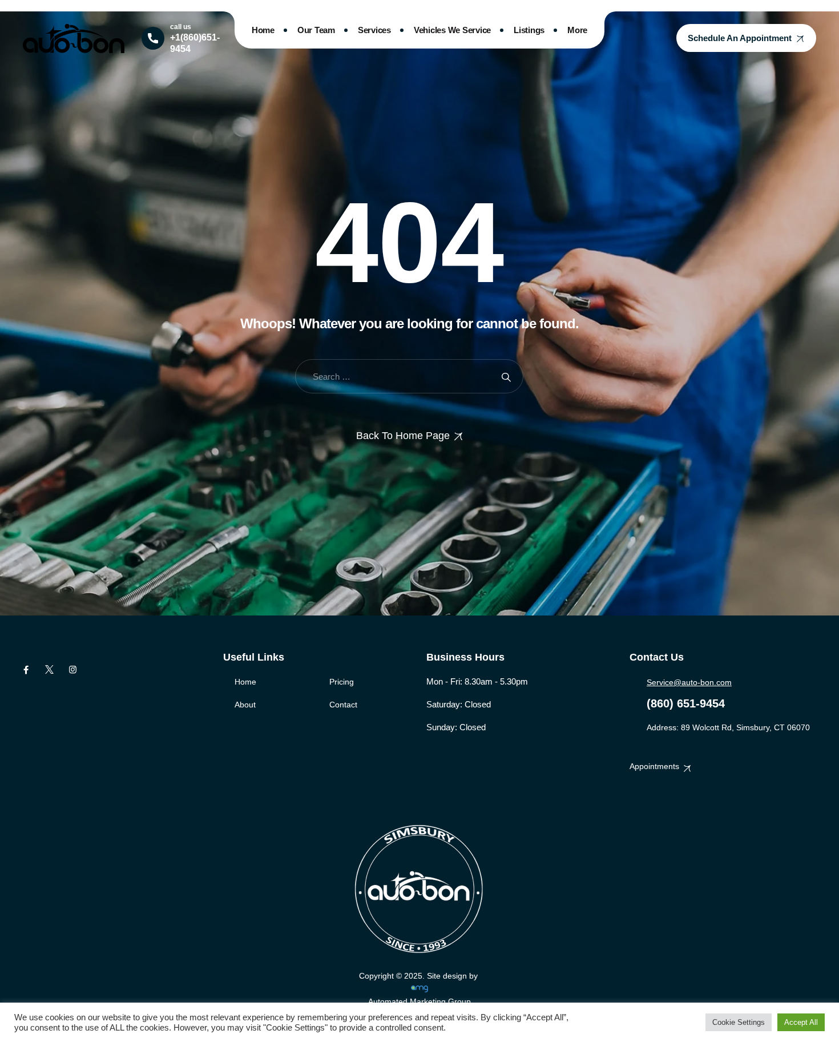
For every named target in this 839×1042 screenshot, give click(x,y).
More (577, 30)
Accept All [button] (801, 1022)
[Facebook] (26, 669)
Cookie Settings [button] (738, 1022)
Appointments (654, 766)
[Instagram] (73, 669)
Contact (343, 704)
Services (374, 30)
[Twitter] (49, 669)
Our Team (316, 30)
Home (263, 30)
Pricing (341, 681)
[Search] (506, 376)
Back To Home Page (403, 435)
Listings (529, 30)
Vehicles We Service (452, 30)
